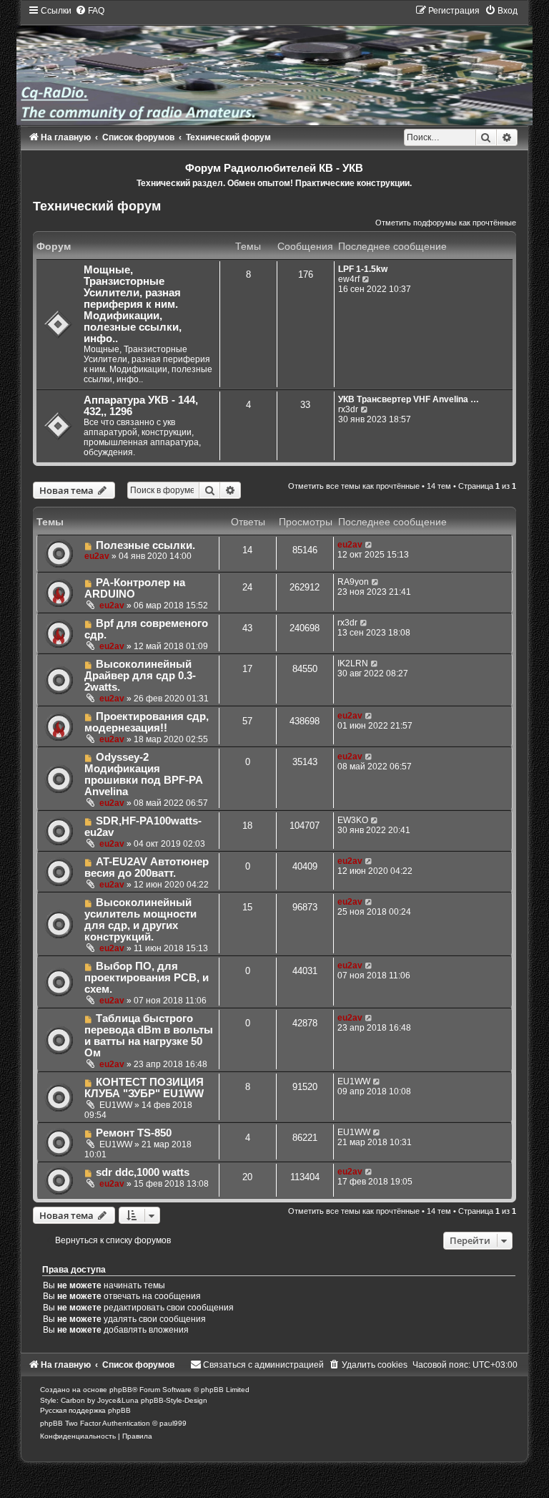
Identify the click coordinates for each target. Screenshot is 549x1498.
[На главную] (274, 64)
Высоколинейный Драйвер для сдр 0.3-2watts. (140, 675)
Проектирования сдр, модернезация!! (146, 722)
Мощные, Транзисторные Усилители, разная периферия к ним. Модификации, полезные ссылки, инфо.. (133, 304)
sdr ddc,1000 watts (142, 1172)
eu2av (96, 556)
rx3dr (348, 409)
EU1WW (115, 1105)
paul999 (173, 1423)
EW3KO (352, 820)
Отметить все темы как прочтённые (354, 486)
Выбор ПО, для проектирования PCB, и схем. (146, 977)
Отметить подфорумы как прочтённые (445, 222)
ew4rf (349, 279)
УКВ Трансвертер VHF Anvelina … (408, 399)
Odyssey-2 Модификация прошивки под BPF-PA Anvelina (143, 774)
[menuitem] (89, 11)
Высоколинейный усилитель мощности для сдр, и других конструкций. (140, 920)
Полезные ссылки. (145, 545)
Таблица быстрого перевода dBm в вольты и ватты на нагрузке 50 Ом (148, 1036)
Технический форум (97, 206)
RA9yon (353, 582)
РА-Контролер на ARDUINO (134, 588)
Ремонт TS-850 (134, 1133)
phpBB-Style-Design (174, 1400)
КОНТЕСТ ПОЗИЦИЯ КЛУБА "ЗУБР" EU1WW (144, 1087)
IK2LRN (352, 663)
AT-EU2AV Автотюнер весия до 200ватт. (146, 867)
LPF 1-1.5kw (362, 269)
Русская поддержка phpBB (85, 1410)
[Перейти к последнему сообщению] (369, 545)
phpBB (120, 1390)
